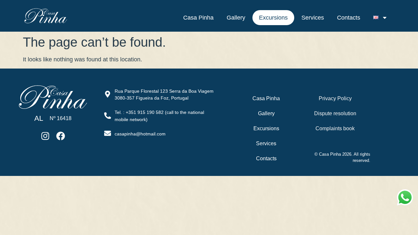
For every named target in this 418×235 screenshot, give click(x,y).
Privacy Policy (335, 98)
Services (312, 17)
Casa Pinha (198, 17)
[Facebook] (60, 135)
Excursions (273, 17)
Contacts (348, 17)
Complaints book (335, 128)
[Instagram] (45, 135)
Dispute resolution (335, 113)
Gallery (236, 17)
